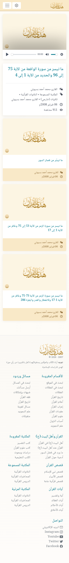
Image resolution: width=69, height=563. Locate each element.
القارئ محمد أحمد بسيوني (24, 99)
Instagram (52, 532)
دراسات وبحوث (22, 452)
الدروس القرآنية (22, 481)
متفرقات (26, 416)
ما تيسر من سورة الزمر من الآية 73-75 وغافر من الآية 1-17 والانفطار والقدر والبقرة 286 (37, 298)
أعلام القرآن (57, 402)
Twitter (54, 541)
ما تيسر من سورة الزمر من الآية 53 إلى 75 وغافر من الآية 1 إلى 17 (35, 228)
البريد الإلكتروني (51, 527)
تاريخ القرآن (57, 397)
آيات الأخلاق (56, 510)
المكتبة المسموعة (48, 94)
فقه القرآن (25, 397)
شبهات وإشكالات (21, 392)
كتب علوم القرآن (22, 448)
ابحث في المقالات (54, 387)
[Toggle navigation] (7, 5)
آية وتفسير (57, 495)
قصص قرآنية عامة (53, 481)
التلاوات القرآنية (28, 94)
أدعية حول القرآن (54, 457)
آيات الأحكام (57, 505)
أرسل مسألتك (23, 387)
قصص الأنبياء (56, 476)
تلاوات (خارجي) (49, 99)
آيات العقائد (57, 500)
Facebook (53, 546)
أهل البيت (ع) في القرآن (50, 443)
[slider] (23, 54)
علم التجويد (57, 426)
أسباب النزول (56, 421)
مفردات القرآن (56, 411)
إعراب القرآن (57, 406)
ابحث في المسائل (21, 383)
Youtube (54, 536)
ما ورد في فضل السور (52, 452)
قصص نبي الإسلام (53, 471)
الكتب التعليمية (22, 457)
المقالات (59, 392)
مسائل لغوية (24, 406)
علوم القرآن (57, 416)
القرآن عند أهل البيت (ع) (50, 448)
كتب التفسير (23, 443)
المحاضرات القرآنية (20, 476)
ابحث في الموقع (54, 383)
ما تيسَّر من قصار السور (50, 160)
